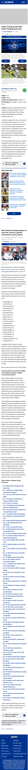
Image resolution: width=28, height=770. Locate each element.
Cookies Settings (18, 756)
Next (22, 61)
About (3, 740)
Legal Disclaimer (6, 753)
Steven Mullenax (7, 31)
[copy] (10, 34)
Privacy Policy (17, 748)
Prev (5, 61)
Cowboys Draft (9, 218)
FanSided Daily (17, 745)
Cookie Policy (17, 751)
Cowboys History (9, 728)
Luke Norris (6, 241)
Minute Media (8, 760)
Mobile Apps (4, 745)
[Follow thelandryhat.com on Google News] (24, 164)
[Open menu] (2, 2)
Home (2, 218)
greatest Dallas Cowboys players (10, 269)
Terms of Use (5, 751)
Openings (16, 740)
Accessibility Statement (20, 753)
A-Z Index (4, 756)
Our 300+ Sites (17, 743)
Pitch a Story (4, 748)
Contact (3, 743)
